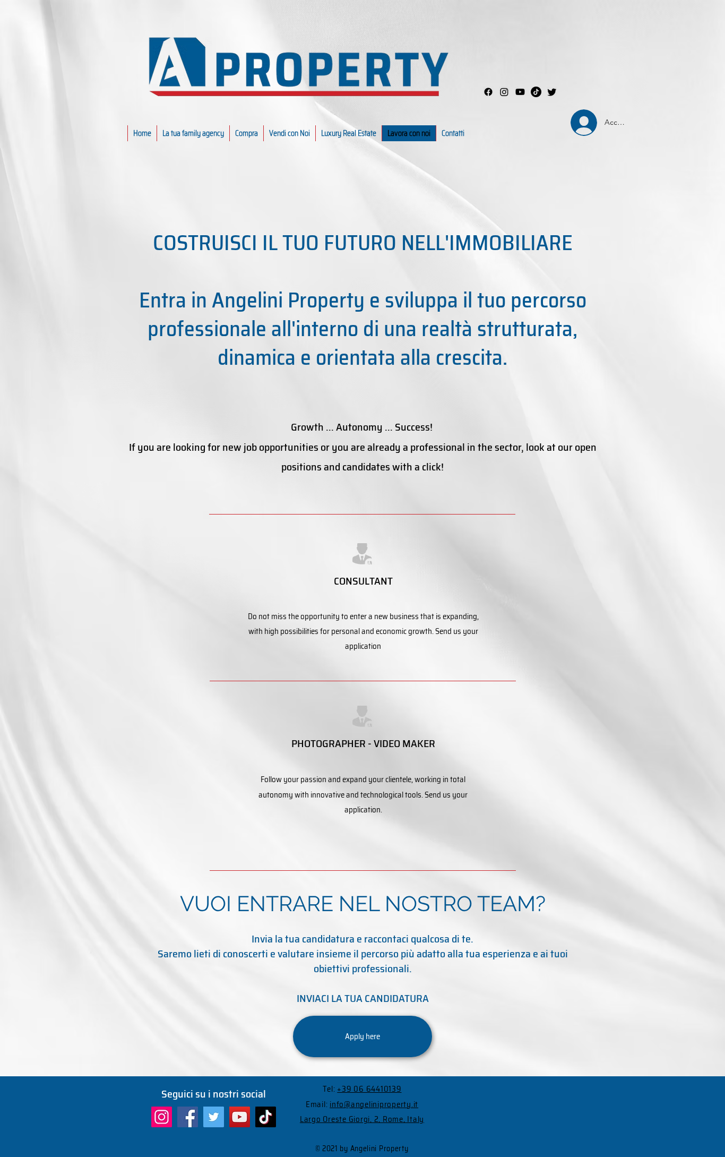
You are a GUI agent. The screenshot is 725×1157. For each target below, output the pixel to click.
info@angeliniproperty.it (374, 1104)
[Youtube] (520, 92)
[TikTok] (265, 1117)
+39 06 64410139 (369, 1089)
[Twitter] (213, 1117)
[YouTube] (239, 1117)
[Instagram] (504, 92)
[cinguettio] (552, 92)
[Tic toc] (536, 92)
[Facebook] (488, 92)
